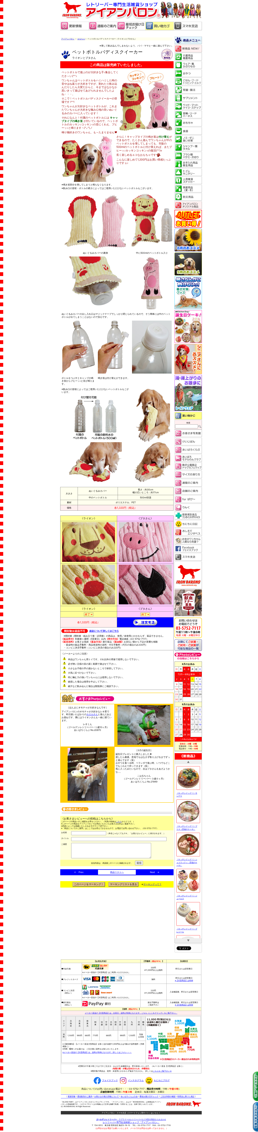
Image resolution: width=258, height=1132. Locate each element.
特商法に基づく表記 (185, 1095)
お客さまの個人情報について (106, 1095)
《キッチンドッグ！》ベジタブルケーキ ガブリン (187, 914)
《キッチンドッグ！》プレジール (186, 881)
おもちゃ (81, 39)
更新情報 (71, 1095)
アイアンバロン (67, 39)
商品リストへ (117, 872)
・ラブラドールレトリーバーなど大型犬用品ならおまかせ (131, 1118)
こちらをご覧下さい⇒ (162, 1070)
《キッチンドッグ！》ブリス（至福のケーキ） (186, 779)
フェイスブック (110, 1079)
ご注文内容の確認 (167, 1095)
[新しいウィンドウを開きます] (131, 29)
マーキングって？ (152, 884)
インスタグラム (136, 1079)
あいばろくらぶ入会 (129, 1095)
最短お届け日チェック (149, 1095)
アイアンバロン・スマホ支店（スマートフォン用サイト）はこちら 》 (131, 1112)
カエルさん (92, 714)
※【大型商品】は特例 (184, 979)
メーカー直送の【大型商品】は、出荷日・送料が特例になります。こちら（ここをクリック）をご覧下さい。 (131, 1012)
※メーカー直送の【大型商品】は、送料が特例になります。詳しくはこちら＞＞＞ (97, 1051)
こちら (119, 821)
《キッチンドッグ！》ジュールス (186, 848)
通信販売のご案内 (84, 1095)
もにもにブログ (162, 1079)
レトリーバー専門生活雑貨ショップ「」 (131, 1121)
